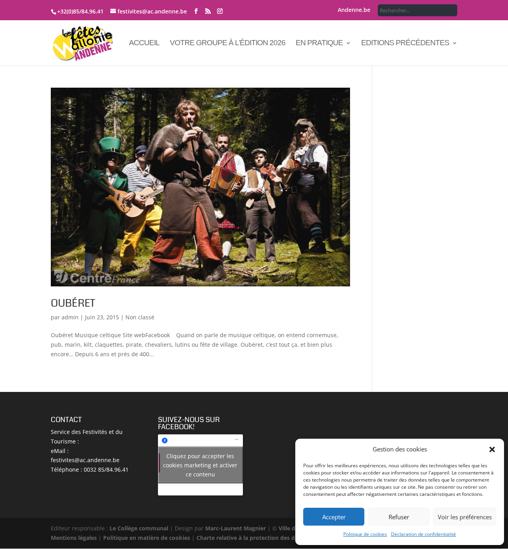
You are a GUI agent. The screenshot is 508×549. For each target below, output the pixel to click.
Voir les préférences (465, 517)
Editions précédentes (405, 43)
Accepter (334, 517)
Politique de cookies (365, 534)
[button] (492, 449)
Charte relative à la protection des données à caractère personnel (285, 537)
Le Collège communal (139, 528)
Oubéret (73, 303)
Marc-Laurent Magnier (235, 528)
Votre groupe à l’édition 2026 (227, 43)
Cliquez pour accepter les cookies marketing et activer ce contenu (200, 465)
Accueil (144, 43)
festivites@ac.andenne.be (85, 460)
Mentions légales (74, 537)
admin (70, 317)
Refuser (399, 517)
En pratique (319, 43)
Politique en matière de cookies (146, 537)
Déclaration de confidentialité (423, 534)
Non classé (139, 317)
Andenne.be (354, 10)
